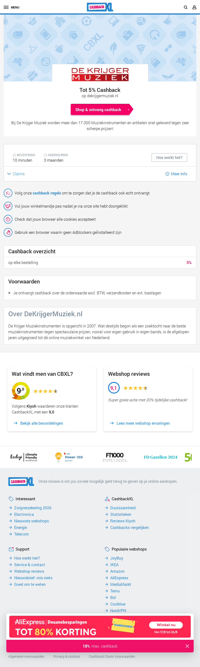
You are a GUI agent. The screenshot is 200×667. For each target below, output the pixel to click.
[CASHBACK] (100, 7)
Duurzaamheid (123, 508)
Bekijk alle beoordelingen (41, 423)
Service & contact (29, 564)
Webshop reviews (29, 571)
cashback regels (47, 192)
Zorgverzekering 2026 (32, 508)
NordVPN (118, 610)
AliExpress (119, 578)
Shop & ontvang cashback (98, 109)
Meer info (179, 173)
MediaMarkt (120, 584)
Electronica (24, 514)
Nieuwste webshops (31, 521)
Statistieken (120, 514)
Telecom (21, 534)
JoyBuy (116, 558)
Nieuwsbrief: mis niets (33, 578)
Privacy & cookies (66, 656)
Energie (20, 527)
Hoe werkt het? (27, 558)
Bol (113, 597)
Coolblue (117, 604)
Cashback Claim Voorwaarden (112, 656)
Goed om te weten (30, 584)
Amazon (117, 571)
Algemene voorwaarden (26, 656)
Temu (115, 591)
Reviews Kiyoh (122, 521)
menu (15, 7)
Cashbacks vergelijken (129, 527)
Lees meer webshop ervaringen (143, 423)
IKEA (114, 564)
